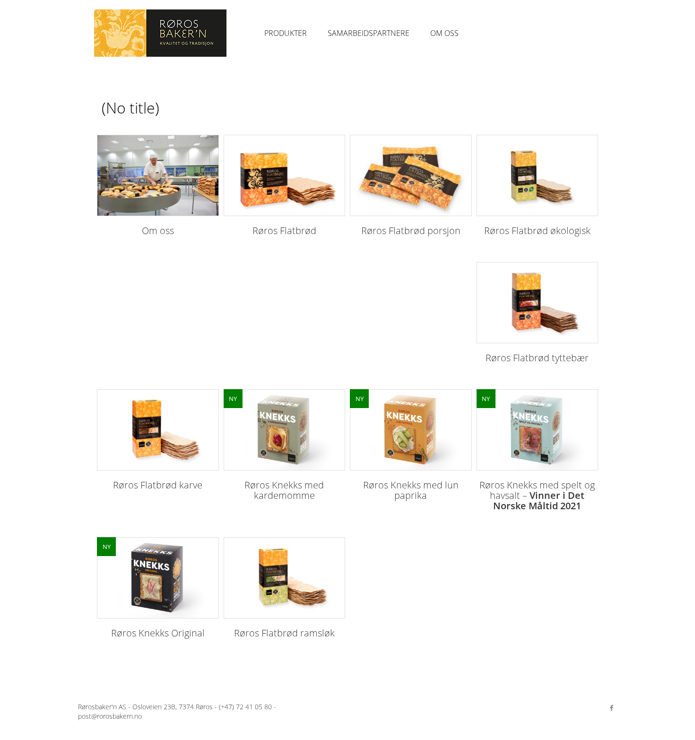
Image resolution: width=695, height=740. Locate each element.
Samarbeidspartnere (368, 33)
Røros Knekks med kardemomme (284, 490)
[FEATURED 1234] (538, 429)
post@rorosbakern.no (110, 716)
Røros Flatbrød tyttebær (537, 357)
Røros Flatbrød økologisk (537, 230)
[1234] (158, 175)
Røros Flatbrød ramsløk (284, 633)
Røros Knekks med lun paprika (411, 490)
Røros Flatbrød (284, 230)
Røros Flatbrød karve (157, 485)
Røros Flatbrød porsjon (410, 230)
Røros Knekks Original (158, 633)
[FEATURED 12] (285, 429)
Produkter (285, 33)
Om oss (444, 33)
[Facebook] (611, 708)
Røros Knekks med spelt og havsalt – (537, 495)
